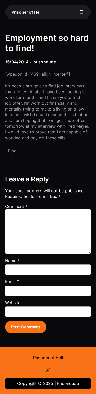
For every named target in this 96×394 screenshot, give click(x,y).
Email (12, 281)
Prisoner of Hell (26, 12)
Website (12, 302)
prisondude (44, 62)
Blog (12, 150)
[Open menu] (81, 12)
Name (12, 260)
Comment (16, 206)
